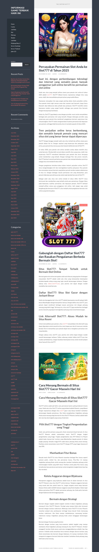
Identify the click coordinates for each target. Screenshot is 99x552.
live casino (13, 268)
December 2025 (15, 136)
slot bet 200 (14, 313)
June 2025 (13, 155)
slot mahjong (14, 424)
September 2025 (15, 146)
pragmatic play (15, 417)
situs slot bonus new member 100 (19, 307)
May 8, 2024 (42, 392)
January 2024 (14, 208)
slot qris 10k (14, 366)
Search (13, 61)
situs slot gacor (15, 458)
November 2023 (15, 214)
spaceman (13, 389)
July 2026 (13, 132)
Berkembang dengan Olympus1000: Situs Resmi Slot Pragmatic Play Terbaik (20, 87)
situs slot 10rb (14, 300)
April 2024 (13, 201)
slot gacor (13, 349)
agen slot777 (14, 232)
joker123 (13, 51)
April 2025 (13, 162)
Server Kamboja (15, 46)
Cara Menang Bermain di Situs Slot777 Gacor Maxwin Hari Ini (59, 387)
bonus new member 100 (17, 238)
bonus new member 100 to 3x (18, 242)
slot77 (62, 410)
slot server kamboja (16, 372)
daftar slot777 (14, 255)
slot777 (13, 376)
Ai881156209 (51, 392)
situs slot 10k (14, 297)
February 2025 (15, 169)
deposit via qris (15, 258)
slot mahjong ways (15, 356)
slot (12, 451)
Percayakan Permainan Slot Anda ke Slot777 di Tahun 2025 (63, 68)
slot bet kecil (14, 317)
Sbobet (13, 38)
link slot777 (14, 264)
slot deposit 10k (15, 343)
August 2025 (14, 149)
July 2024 (13, 191)
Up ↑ (86, 548)
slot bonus (13, 320)
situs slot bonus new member (18, 304)
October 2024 (14, 182)
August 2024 (14, 188)
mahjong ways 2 (15, 281)
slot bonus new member (17, 327)
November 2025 (15, 139)
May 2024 (13, 198)
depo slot (13, 470)
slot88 (12, 382)
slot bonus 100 (14, 323)
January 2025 (14, 172)
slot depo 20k (14, 340)
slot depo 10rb (14, 336)
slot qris (13, 363)
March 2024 (14, 204)
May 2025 (13, 159)
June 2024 (13, 195)
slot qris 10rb (14, 369)
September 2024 (15, 185)
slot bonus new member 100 (18, 330)
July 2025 (13, 152)
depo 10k (13, 411)
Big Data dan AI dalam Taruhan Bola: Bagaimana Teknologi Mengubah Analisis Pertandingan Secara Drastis (20, 80)
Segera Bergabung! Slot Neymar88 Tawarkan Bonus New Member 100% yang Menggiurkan (20, 93)
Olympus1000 (14, 287)
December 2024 (15, 175)
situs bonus (14, 294)
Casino (13, 27)
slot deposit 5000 (15, 408)
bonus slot (13, 248)
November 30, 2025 (45, 74)
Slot (12, 32)
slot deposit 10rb (15, 346)
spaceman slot (14, 392)
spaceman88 (14, 395)
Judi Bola (13, 29)
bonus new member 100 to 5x (18, 245)
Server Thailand (15, 49)
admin (55, 74)
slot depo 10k (14, 333)
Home (12, 24)
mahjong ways (14, 277)
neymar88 (13, 284)
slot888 (13, 385)
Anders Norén (79, 548)
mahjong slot (14, 274)
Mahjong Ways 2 (15, 43)
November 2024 (15, 178)
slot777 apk (14, 379)
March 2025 (14, 165)
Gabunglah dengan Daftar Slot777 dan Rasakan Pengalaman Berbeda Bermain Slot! (62, 256)
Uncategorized (14, 399)
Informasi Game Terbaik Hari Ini (20, 10)
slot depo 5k (14, 430)
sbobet (12, 291)
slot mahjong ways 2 (16, 359)
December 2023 (15, 211)
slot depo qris (14, 464)
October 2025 (14, 142)
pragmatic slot (14, 420)
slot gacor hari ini (15, 353)
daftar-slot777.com (54, 283)
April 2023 (13, 218)
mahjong (13, 271)
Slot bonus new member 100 (18, 467)
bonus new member (16, 235)
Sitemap (13, 35)
